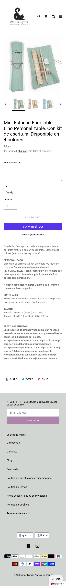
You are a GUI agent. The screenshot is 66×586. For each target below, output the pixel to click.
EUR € (41, 535)
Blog (9, 460)
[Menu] (60, 16)
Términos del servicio (19, 513)
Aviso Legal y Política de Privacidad (27, 495)
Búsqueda (12, 469)
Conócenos (13, 442)
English (23, 535)
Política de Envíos (17, 487)
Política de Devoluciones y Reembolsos (29, 478)
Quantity (8, 199)
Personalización (12, 162)
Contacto (12, 451)
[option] (18, 103)
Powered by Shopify (44, 575)
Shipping (22, 151)
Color (6, 186)
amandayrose (27, 575)
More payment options (33, 234)
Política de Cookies (18, 504)
